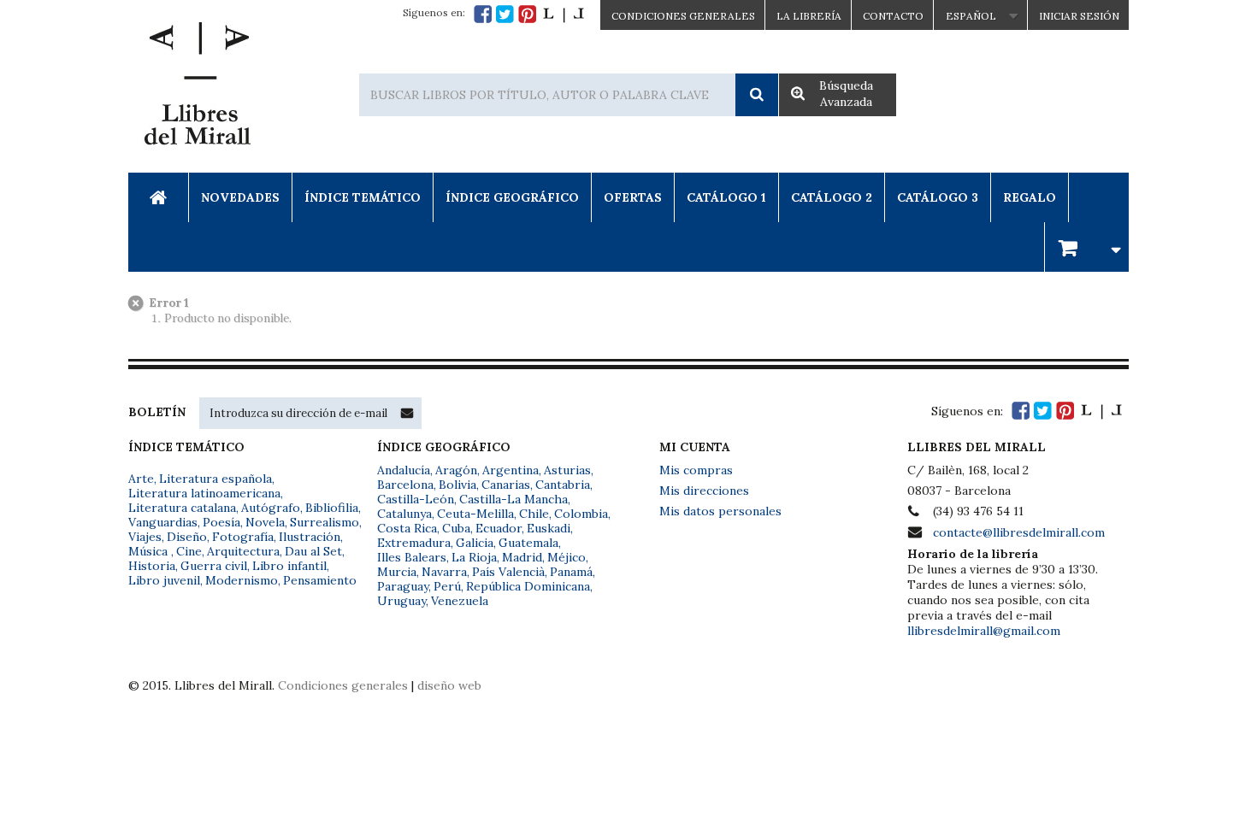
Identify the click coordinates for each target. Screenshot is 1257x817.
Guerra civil (213, 565)
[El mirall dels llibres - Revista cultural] (563, 14)
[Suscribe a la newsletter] (407, 413)
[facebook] (483, 14)
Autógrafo (270, 507)
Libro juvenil (164, 580)
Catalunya (404, 513)
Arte (141, 478)
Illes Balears (411, 557)
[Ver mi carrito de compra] (1087, 246)
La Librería (808, 15)
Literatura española (215, 478)
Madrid (522, 557)
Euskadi (548, 528)
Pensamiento (320, 580)
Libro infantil (289, 565)
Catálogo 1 (726, 197)
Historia (151, 565)
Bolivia (457, 484)
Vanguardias (163, 522)
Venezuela (459, 600)
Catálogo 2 (831, 197)
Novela (265, 522)
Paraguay (402, 586)
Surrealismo (324, 522)
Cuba (456, 528)
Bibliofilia (331, 507)
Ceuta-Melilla (475, 513)
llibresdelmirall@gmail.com (983, 630)
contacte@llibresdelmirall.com (1019, 532)
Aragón (456, 470)
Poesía (221, 522)
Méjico (566, 557)
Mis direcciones (704, 490)
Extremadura (414, 542)
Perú (447, 586)
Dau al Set (313, 551)
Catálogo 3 (937, 197)
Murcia (396, 571)
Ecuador (498, 528)
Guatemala (528, 542)
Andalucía (403, 470)
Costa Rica (407, 528)
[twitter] (505, 14)
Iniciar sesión (1079, 15)
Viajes (145, 536)
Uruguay (401, 600)
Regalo (1029, 197)
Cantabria (562, 484)
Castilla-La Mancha (513, 499)
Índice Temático (362, 197)
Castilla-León (415, 499)
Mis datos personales (720, 511)
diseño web (449, 685)
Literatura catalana (182, 507)
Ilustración (309, 536)
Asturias (567, 470)
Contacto (893, 15)
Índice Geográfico (512, 197)
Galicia (474, 542)
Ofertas (633, 197)
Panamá (571, 571)
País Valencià (508, 571)
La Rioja (474, 557)
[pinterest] (527, 14)
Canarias (505, 484)
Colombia (581, 513)
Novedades (240, 197)
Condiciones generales (343, 685)
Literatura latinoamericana (204, 493)
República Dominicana (528, 586)
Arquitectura (243, 551)
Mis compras (696, 470)
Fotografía (243, 536)
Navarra (444, 571)
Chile (534, 513)
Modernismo (241, 580)
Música (149, 551)
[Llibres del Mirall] (196, 88)
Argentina (510, 470)
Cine (189, 551)
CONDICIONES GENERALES (683, 15)
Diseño (187, 536)
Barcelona (405, 484)
